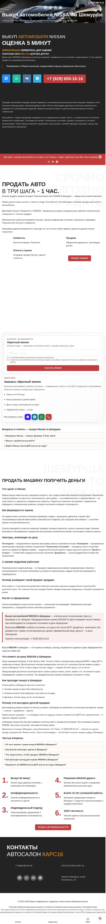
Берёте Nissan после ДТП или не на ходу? (26, 455)
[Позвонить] (49, 417)
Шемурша (24, 20)
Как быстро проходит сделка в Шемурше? (26, 762)
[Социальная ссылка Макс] (45, 8)
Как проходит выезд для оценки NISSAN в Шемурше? (32, 772)
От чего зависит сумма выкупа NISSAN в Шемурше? (31, 757)
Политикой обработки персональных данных (27, 357)
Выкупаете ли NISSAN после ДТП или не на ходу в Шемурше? (36, 777)
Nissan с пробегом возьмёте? (20, 450)
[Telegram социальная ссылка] (60, 8)
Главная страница (10, 20)
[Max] (28, 417)
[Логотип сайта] (7, 3)
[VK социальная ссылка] (55, 8)
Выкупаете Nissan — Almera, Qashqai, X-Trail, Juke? (31, 445)
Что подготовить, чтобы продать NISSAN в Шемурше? (32, 767)
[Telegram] (35, 417)
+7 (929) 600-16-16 (96, 3)
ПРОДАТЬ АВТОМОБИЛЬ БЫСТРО (52, 839)
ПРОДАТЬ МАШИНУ (79, 258)
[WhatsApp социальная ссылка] (50, 8)
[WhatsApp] (42, 417)
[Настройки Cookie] (98, 918)
